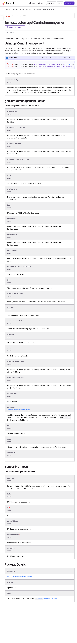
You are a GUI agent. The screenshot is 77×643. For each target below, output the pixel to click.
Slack (33, 3)
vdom (9, 439)
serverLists (11, 407)
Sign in (60, 3)
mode (9, 348)
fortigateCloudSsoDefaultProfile (19, 266)
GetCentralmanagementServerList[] (18, 409)
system (35, 9)
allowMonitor (12, 111)
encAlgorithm (12, 189)
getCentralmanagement (47, 9)
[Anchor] (68, 22)
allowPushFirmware (14, 143)
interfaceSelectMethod (15, 321)
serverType (11, 548)
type (8, 425)
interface (10, 307)
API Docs (28, 9)
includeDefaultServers (15, 294)
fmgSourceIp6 (12, 234)
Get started (69, 3)
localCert (10, 334)
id (8, 280)
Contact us (51, 3)
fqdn (9, 494)
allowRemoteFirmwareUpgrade (18, 159)
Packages (15, 9)
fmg (8, 205)
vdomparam (11, 80)
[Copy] (73, 64)
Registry (7, 9)
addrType (10, 478)
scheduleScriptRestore (15, 377)
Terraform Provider (46, 599)
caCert (9, 175)
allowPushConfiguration (16, 127)
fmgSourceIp (11, 218)
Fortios (22, 9)
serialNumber (12, 393)
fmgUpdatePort (12, 250)
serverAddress (12, 521)
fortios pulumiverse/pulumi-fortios (19, 577)
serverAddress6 (13, 534)
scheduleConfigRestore (15, 361)
